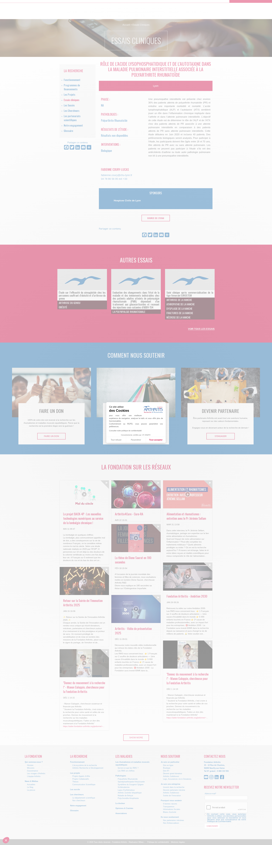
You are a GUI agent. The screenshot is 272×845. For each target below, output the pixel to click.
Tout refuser (116, 440)
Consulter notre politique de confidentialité (125, 431)
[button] (6, 840)
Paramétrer (136, 440)
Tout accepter (155, 440)
